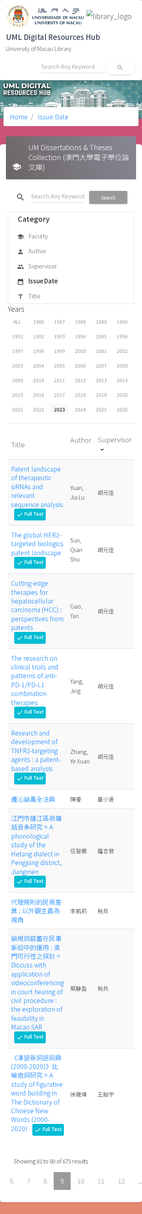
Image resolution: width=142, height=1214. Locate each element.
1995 (101, 336)
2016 (38, 394)
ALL (17, 321)
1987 (59, 321)
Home (19, 116)
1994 (80, 336)
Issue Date (52, 116)
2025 (101, 409)
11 (101, 1181)
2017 (59, 394)
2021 (17, 409)
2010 (38, 380)
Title (29, 295)
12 (121, 1181)
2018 (80, 394)
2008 (122, 365)
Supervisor (37, 265)
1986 (38, 321)
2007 (101, 365)
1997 (17, 350)
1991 (17, 336)
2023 (59, 409)
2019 (101, 394)
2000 (80, 350)
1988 (80, 321)
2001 (101, 350)
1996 (122, 336)
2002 (122, 350)
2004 (38, 365)
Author (31, 250)
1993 (59, 336)
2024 (80, 409)
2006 (80, 365)
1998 (38, 350)
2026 (122, 409)
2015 (17, 394)
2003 (17, 365)
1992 (38, 336)
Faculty (32, 235)
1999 (59, 350)
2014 (122, 380)
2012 (80, 380)
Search (108, 197)
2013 (101, 380)
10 (80, 1181)
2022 (38, 409)
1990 (122, 321)
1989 (101, 321)
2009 (17, 380)
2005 (59, 365)
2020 (122, 394)
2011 (59, 380)
